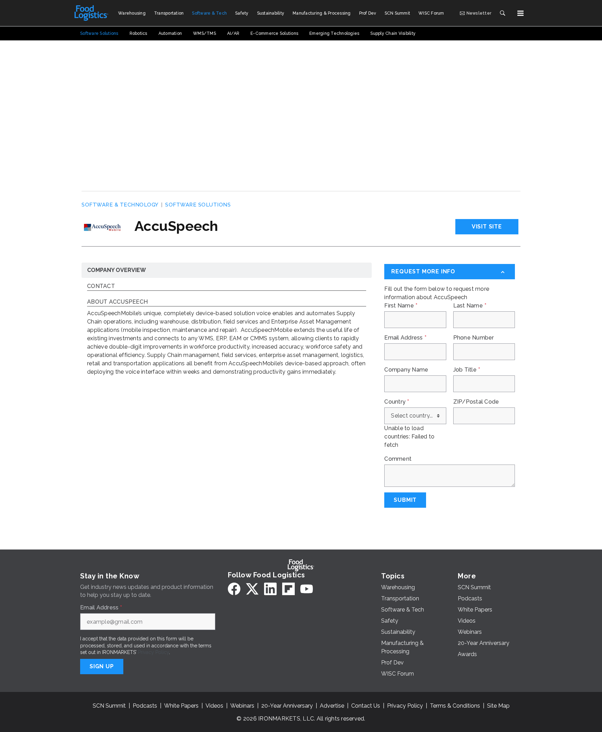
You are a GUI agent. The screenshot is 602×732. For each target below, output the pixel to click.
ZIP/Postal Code (476, 402)
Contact (101, 286)
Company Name (406, 370)
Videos (214, 705)
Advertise (332, 705)
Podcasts (145, 705)
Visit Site (487, 226)
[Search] (502, 13)
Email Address (405, 338)
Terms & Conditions (455, 705)
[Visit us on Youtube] (306, 589)
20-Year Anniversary (287, 705)
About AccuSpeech (117, 302)
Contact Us (365, 705)
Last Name (470, 306)
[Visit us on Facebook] (234, 589)
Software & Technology (120, 205)
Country (396, 402)
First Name (400, 306)
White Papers (181, 705)
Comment (397, 459)
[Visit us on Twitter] (252, 589)
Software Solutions (198, 205)
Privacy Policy (153, 652)
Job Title (466, 370)
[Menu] (520, 13)
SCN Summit (109, 705)
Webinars (242, 705)
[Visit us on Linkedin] (270, 589)
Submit (405, 500)
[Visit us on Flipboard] (288, 589)
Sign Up (102, 666)
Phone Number (473, 338)
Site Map (498, 705)
